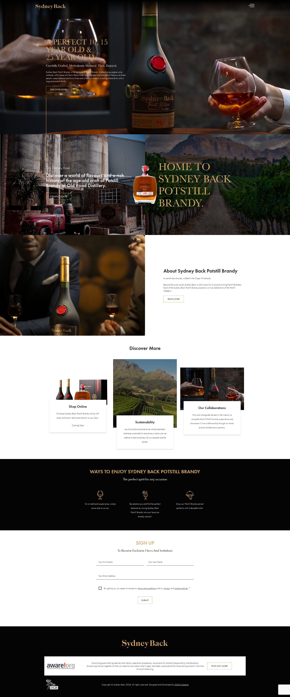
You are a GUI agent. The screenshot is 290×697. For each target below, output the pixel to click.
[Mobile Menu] (252, 6)
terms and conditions (147, 588)
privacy (167, 588)
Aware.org (91, 665)
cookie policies (181, 588)
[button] (58, 196)
